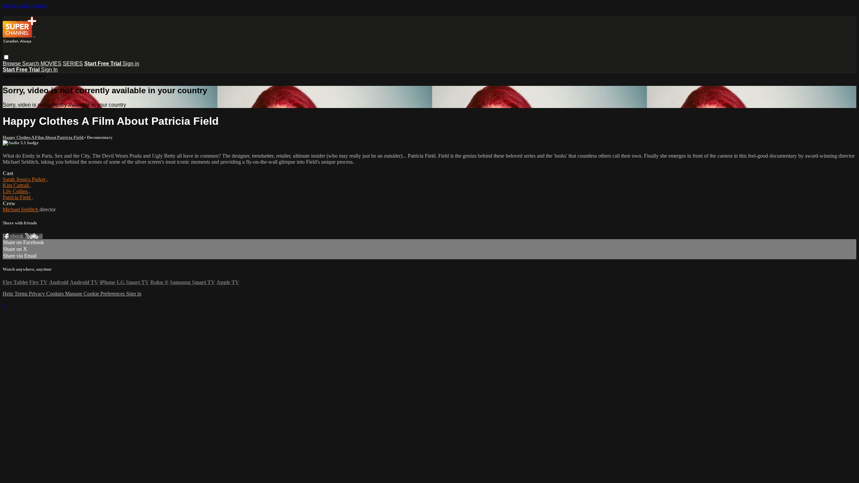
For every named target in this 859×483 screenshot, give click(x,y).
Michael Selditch (21, 209)
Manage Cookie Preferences (95, 294)
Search (31, 63)
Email (36, 236)
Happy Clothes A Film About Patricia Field (43, 137)
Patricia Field (17, 197)
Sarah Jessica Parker (25, 179)
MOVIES (51, 63)
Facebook (14, 236)
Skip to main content (24, 5)
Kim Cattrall (16, 185)
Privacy (37, 294)
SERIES (73, 63)
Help (8, 294)
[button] (6, 57)
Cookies (55, 294)
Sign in (130, 63)
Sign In (49, 69)
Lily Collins (16, 191)
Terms (21, 294)
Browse (12, 63)
